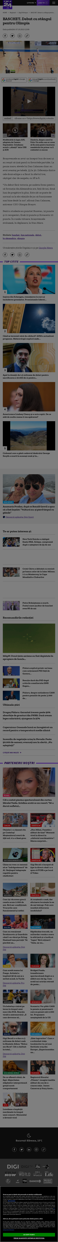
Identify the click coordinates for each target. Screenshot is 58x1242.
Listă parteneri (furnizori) (8, 1230)
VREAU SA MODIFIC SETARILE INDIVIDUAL (29, 1238)
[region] (29, 1214)
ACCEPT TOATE (28, 1235)
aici (54, 1208)
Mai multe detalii (11, 1200)
